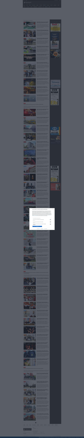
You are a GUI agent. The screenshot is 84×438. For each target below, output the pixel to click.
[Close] (53, 209)
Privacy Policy (45, 228)
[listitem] (42, 218)
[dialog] (42, 219)
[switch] (50, 219)
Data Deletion (38, 228)
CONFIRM (37, 226)
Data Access (42, 228)
